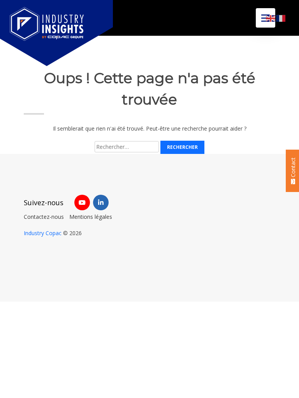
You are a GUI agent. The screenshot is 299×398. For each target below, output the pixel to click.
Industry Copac (43, 233)
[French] (281, 17)
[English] (271, 17)
